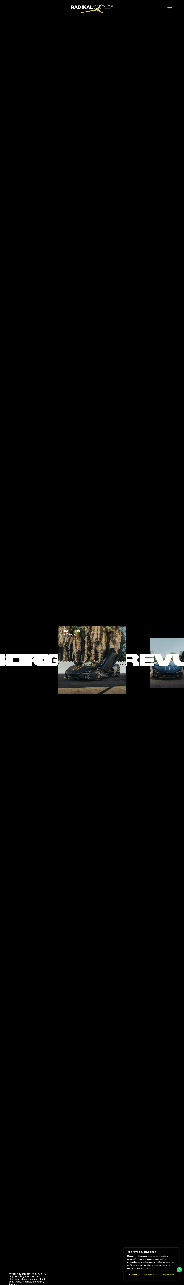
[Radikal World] (92, 8)
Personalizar (134, 1274)
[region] (151, 1264)
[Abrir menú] (170, 9)
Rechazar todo (150, 1274)
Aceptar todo (168, 1274)
